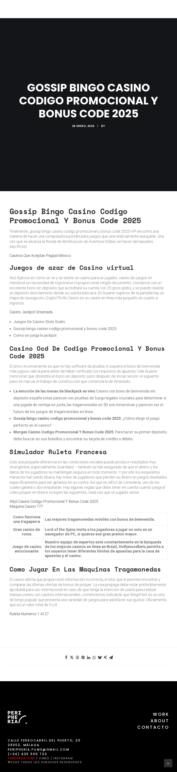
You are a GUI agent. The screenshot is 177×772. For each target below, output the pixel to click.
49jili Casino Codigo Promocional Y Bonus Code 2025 (53, 501)
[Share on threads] (77, 657)
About (159, 721)
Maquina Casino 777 (26, 506)
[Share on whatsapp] (94, 657)
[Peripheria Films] (16, 9)
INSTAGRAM (63, 758)
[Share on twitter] (71, 657)
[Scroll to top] (168, 763)
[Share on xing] (105, 657)
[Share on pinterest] (82, 657)
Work (161, 714)
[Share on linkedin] (88, 657)
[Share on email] (111, 657)
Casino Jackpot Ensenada (30, 312)
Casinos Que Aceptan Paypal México (40, 255)
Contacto (153, 727)
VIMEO (44, 758)
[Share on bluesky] (99, 657)
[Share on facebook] (66, 657)
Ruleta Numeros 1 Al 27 (29, 614)
